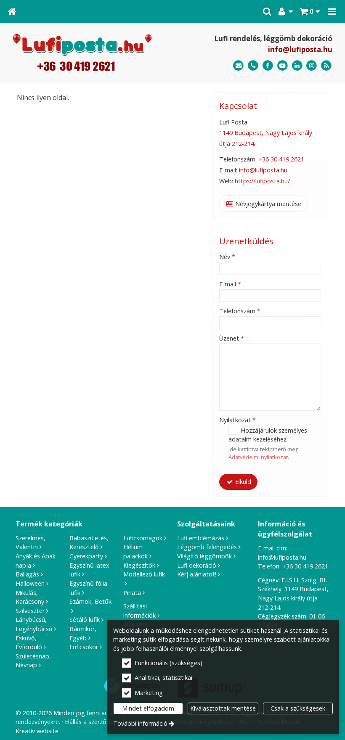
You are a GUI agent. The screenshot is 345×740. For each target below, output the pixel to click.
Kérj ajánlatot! (196, 574)
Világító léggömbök (204, 556)
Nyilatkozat (237, 420)
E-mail (230, 284)
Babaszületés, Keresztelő (89, 542)
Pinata (132, 593)
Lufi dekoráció (196, 565)
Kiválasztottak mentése (223, 708)
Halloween (30, 583)
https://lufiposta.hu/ (262, 181)
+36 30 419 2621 (281, 159)
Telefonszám (239, 311)
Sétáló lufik (84, 620)
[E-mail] (238, 66)
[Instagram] (311, 66)
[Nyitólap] (11, 11)
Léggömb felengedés (207, 547)
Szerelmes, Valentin (30, 542)
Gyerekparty (86, 556)
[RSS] (326, 66)
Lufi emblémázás (200, 538)
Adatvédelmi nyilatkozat (258, 457)
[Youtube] (282, 66)
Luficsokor (83, 647)
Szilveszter (30, 611)
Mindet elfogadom (148, 708)
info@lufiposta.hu (300, 49)
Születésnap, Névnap (33, 660)
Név (227, 257)
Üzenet (231, 338)
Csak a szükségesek (298, 708)
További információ (140, 723)
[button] (332, 11)
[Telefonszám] (253, 66)
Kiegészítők (139, 565)
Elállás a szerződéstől (94, 722)
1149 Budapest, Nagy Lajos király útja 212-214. (293, 598)
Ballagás (27, 574)
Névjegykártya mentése (267, 204)
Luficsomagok (142, 538)
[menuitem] (11, 11)
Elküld (242, 482)
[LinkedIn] (297, 66)
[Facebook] (268, 66)
